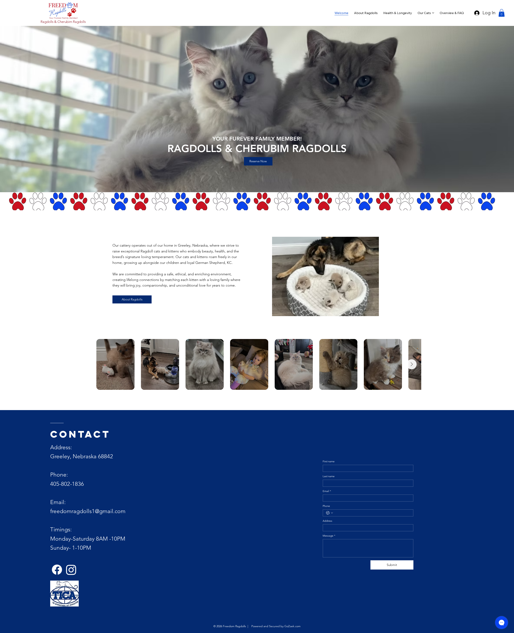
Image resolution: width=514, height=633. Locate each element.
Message (329, 535)
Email (327, 491)
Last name (329, 476)
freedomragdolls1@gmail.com (87, 511)
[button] (501, 13)
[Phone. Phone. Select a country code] (329, 512)
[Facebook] (57, 569)
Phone (326, 505)
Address (327, 520)
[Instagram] (71, 569)
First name (329, 461)
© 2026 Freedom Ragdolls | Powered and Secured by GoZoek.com (257, 626)
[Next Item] (412, 364)
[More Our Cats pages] (433, 13)
